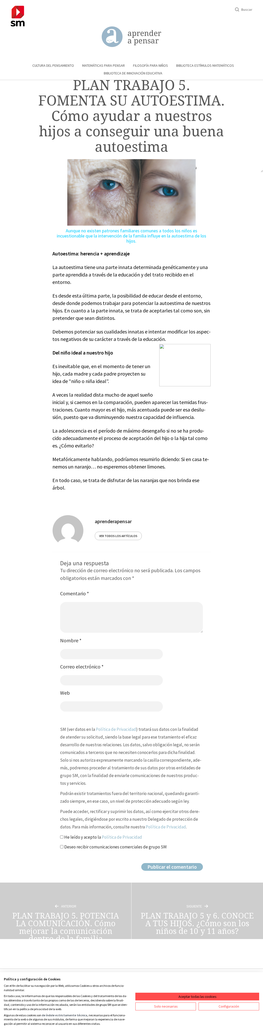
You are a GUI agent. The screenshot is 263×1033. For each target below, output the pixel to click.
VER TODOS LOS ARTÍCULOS (118, 536)
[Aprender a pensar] (131, 37)
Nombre (70, 640)
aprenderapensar (113, 521)
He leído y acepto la (102, 837)
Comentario (74, 593)
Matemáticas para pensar (103, 65)
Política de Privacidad (116, 729)
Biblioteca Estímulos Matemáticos (205, 65)
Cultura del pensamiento (53, 65)
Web (65, 693)
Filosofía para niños (150, 65)
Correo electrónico (82, 666)
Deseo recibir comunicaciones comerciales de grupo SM (115, 847)
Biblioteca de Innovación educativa (133, 73)
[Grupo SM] (18, 15)
